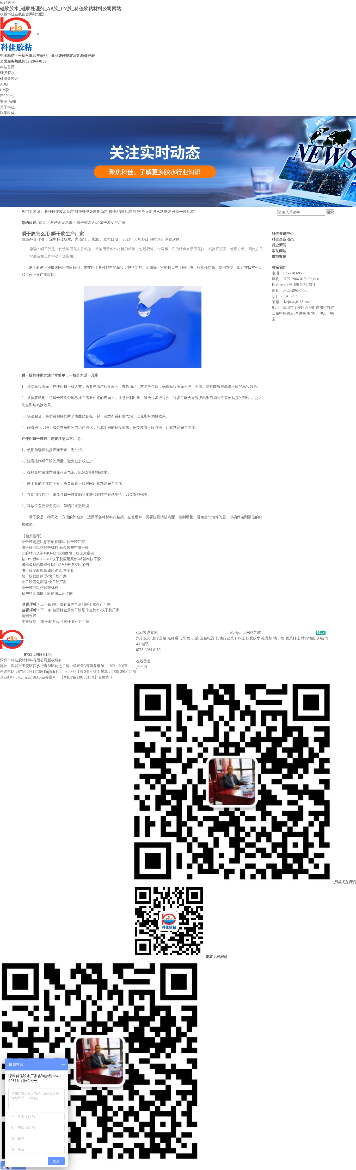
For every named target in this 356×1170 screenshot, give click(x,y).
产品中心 (7, 96)
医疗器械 (159, 638)
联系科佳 (7, 113)
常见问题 (279, 251)
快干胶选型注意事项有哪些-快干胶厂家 (53, 542)
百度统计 (105, 677)
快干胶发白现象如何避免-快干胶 (48, 570)
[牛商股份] (65, 660)
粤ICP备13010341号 (79, 677)
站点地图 (308, 638)
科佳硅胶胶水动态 (59, 212)
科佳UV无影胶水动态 (150, 212)
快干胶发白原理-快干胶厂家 (44, 576)
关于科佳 (7, 107)
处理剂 (266, 638)
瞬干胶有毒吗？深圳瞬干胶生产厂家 (81, 604)
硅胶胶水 (7, 73)
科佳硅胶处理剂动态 (91, 212)
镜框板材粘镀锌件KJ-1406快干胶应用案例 (55, 565)
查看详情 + (31, 604)
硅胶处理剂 (9, 79)
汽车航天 (143, 638)
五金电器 (207, 638)
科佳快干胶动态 (181, 212)
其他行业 (223, 638)
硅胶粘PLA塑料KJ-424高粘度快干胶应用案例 (58, 553)
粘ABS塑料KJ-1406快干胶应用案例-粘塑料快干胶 (61, 559)
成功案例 (279, 256)
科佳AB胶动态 (120, 212)
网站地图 (36, 14)
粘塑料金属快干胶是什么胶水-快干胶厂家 (85, 610)
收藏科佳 (7, 14)
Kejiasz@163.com (297, 302)
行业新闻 (279, 245)
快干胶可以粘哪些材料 (40, 588)
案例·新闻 (8, 101)
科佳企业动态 (61, 223)
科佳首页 (7, 67)
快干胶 (278, 638)
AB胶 (4, 84)
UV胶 (4, 90)
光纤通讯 (174, 638)
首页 (43, 223)
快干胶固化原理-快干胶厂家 (44, 582)
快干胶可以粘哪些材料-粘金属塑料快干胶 (55, 548)
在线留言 (22, 14)
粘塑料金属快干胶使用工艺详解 (47, 593)
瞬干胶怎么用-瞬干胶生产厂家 (100, 223)
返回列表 (29, 239)
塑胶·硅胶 (191, 638)
